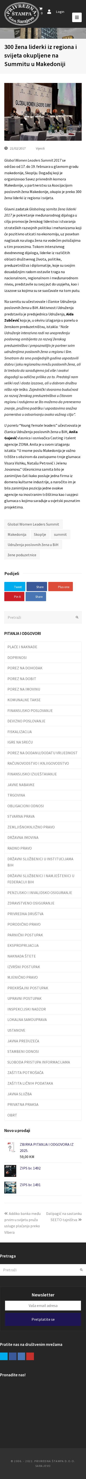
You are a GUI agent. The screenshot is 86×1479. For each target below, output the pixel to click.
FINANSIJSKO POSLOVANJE (30, 710)
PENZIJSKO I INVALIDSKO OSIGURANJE (39, 892)
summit (60, 534)
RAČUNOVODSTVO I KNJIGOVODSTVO (38, 763)
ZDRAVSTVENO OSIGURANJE (30, 903)
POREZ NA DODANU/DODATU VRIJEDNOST (42, 752)
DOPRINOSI (17, 657)
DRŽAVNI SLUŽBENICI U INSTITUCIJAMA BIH (40, 861)
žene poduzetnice (22, 554)
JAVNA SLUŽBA (19, 1094)
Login (60, 11)
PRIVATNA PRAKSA (22, 1104)
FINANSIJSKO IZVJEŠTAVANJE (32, 774)
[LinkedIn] (21, 1356)
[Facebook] (12, 1356)
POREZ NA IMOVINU (23, 689)
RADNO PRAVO (19, 848)
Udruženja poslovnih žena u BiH (33, 544)
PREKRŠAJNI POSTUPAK (27, 988)
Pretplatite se (43, 1319)
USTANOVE (16, 1030)
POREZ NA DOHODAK (25, 668)
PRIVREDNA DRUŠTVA (25, 913)
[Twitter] (4, 1356)
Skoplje (40, 534)
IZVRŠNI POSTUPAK (23, 966)
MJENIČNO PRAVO (22, 977)
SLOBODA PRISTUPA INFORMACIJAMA (38, 1062)
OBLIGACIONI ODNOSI (25, 805)
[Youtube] (30, 1356)
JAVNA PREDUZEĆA (23, 1041)
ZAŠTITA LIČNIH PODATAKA (30, 1083)
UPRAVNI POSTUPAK (24, 998)
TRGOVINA (16, 795)
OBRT (12, 1115)
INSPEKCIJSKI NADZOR (26, 1009)
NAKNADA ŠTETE (21, 956)
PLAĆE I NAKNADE (22, 646)
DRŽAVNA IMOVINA (22, 837)
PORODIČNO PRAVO (24, 924)
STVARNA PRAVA (21, 816)
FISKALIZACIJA (19, 731)
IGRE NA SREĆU (20, 742)
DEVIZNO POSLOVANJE (26, 721)
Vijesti (40, 148)
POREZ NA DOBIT (21, 678)
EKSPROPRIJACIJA (23, 945)
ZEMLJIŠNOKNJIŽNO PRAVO (31, 827)
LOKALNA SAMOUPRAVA (27, 1019)
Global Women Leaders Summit (33, 524)
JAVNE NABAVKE (21, 784)
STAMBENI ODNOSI (23, 1051)
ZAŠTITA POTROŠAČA (25, 1072)
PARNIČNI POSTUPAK (25, 935)
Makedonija (17, 534)
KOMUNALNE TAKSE (24, 699)
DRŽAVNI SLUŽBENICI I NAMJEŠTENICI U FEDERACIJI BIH (40, 878)
